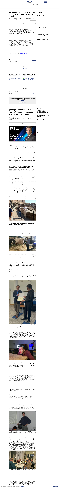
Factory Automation (23, 6)
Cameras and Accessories (15, 6)
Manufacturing (11, 10)
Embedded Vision (37, 6)
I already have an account (22, 102)
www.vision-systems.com (23, 53)
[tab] (11, 93)
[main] (29, 486)
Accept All (56, 486)
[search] (10, 2)
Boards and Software (44, 6)
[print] (35, 23)
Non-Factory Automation (30, 6)
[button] (9, 2)
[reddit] (23, 23)
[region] (22, 95)
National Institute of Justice (26, 189)
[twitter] (22, 23)
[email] (24, 23)
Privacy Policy (22, 486)
